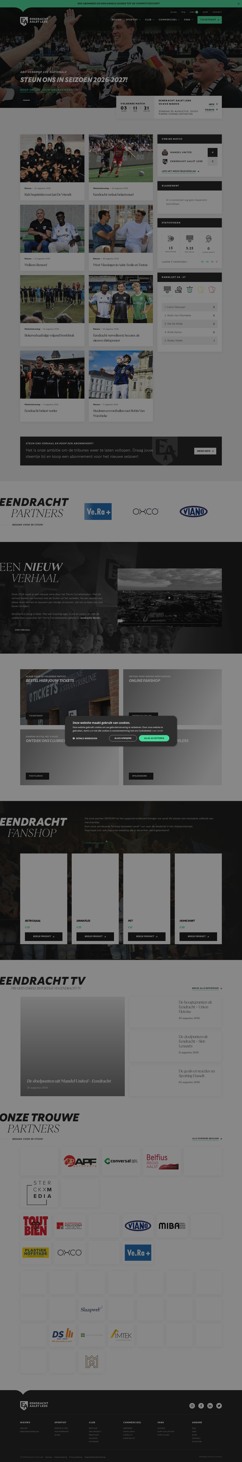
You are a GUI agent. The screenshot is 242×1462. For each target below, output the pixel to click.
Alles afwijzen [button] (123, 738)
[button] (85, 738)
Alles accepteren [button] (154, 738)
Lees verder (157, 730)
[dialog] (121, 731)
